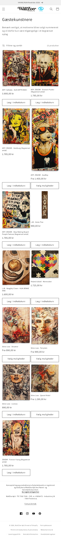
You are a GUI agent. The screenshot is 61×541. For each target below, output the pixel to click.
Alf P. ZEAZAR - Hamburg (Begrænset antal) (16, 149)
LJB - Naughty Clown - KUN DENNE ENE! (15, 289)
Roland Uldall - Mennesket (41, 281)
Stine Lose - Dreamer (10, 346)
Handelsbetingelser (48, 534)
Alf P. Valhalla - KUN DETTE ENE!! (14, 90)
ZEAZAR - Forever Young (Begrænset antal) (16, 460)
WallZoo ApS (20, 525)
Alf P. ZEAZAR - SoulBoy (39, 175)
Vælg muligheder (44, 185)
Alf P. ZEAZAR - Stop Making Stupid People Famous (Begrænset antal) (15, 233)
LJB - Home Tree (37, 222)
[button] (3, 9)
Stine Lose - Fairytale (39, 348)
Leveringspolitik (14, 534)
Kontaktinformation (30, 534)
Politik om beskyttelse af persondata (24, 530)
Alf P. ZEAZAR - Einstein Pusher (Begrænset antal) (42, 91)
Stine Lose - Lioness (10, 404)
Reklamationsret (47, 530)
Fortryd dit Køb (30, 504)
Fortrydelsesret (46, 525)
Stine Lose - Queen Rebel (40, 395)
